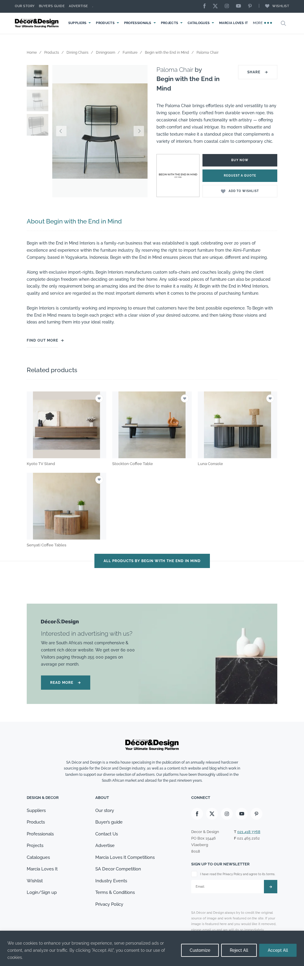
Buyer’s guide (109, 822)
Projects (169, 23)
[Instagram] (228, 6)
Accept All (278, 950)
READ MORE (65, 683)
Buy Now (239, 160)
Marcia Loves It (233, 23)
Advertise (78, 6)
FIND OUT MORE (42, 340)
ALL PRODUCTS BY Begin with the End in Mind (152, 561)
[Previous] (61, 131)
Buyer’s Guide (52, 6)
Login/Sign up (42, 892)
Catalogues (199, 23)
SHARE (257, 72)
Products (105, 23)
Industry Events (111, 880)
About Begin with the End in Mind (74, 221)
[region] (152, 948)
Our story (25, 6)
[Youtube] (240, 6)
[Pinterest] (251, 6)
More (258, 23)
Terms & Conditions (115, 892)
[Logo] (37, 23)
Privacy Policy (109, 904)
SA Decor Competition (118, 869)
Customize (200, 950)
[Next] (139, 131)
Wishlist (280, 6)
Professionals (137, 23)
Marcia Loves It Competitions (125, 857)
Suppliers (77, 23)
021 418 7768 (248, 831)
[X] (217, 6)
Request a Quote (240, 175)
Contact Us (106, 834)
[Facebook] (206, 6)
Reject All (239, 950)
